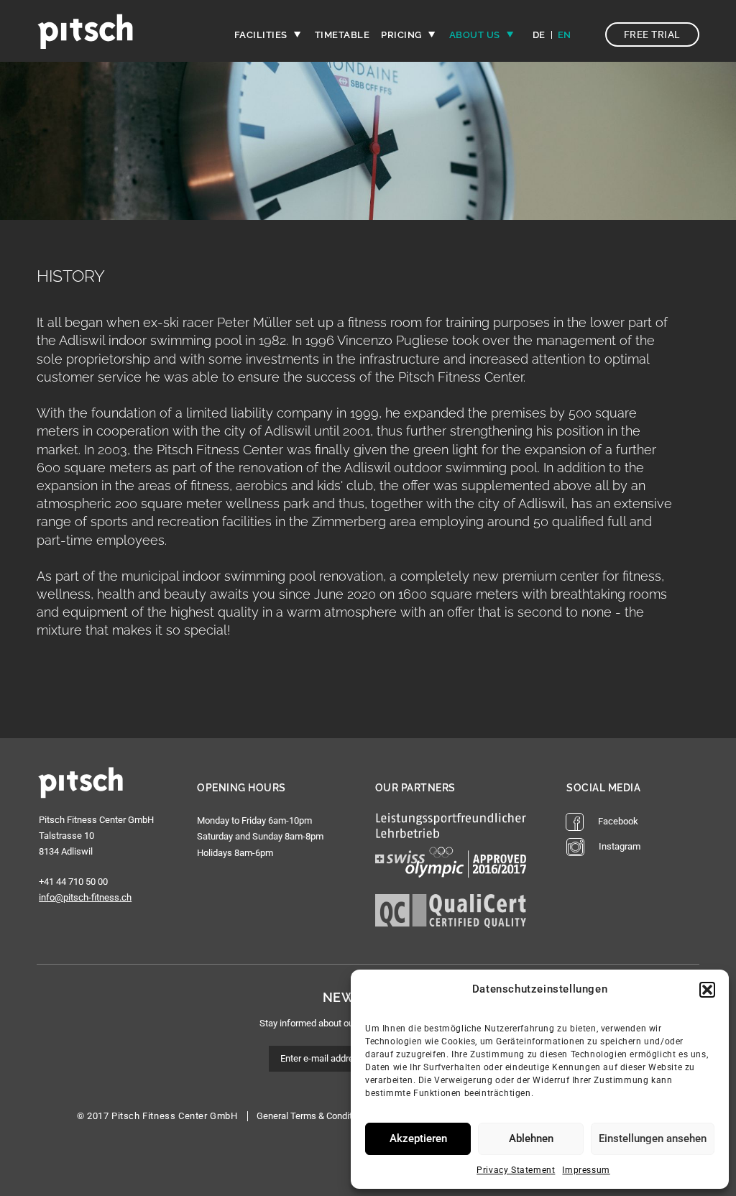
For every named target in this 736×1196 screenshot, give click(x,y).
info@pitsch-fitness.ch (85, 897)
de (539, 35)
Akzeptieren (418, 1138)
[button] (707, 990)
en (564, 35)
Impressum (586, 1170)
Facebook (618, 821)
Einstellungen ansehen (653, 1138)
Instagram (619, 846)
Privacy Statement (516, 1170)
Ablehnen (531, 1138)
